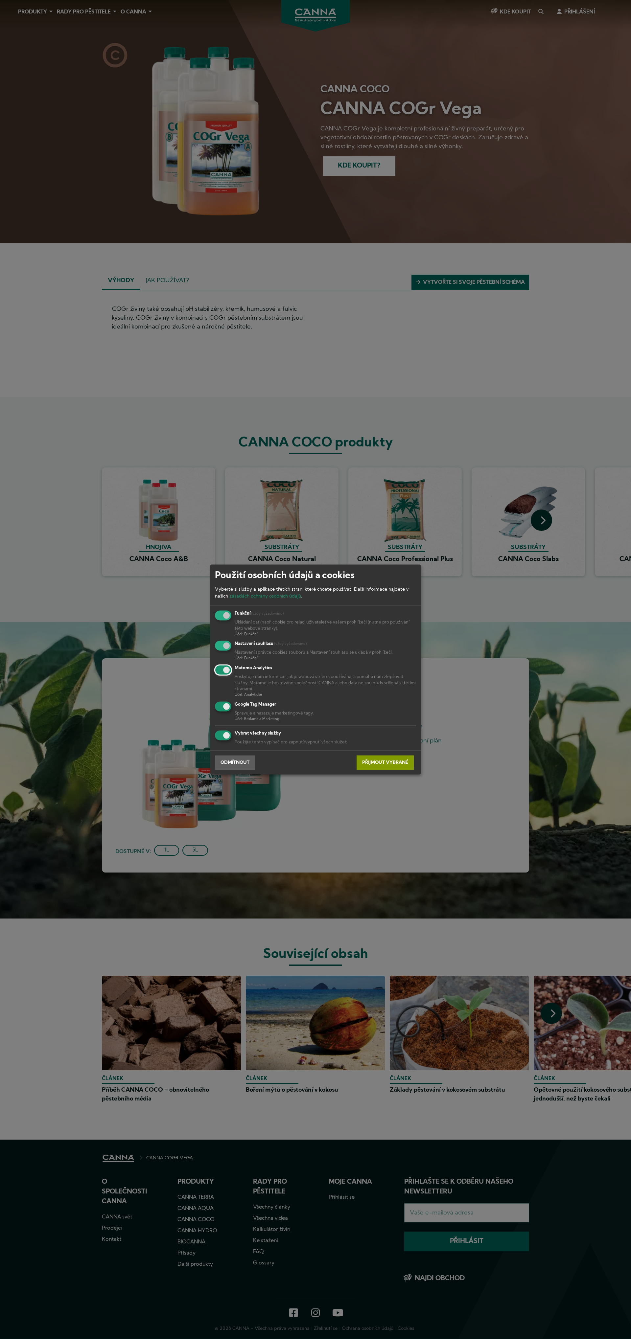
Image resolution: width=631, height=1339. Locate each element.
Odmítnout (235, 762)
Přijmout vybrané (385, 762)
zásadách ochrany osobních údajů (265, 596)
